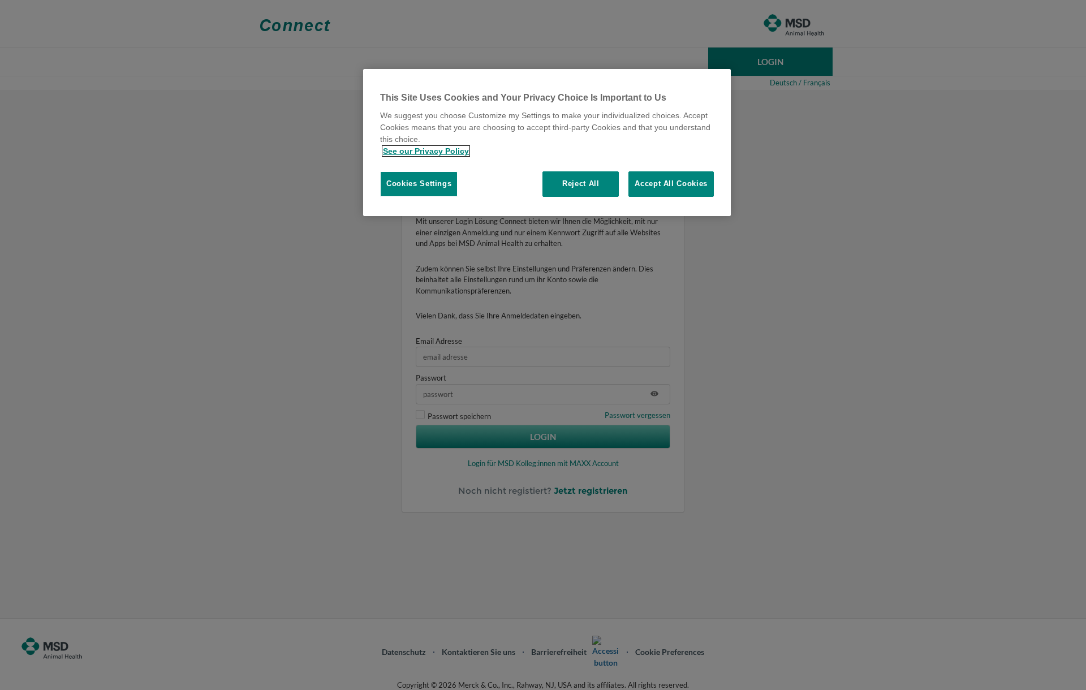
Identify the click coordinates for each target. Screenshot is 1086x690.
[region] (547, 142)
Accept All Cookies (671, 183)
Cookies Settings (418, 183)
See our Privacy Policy (426, 151)
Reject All (581, 183)
